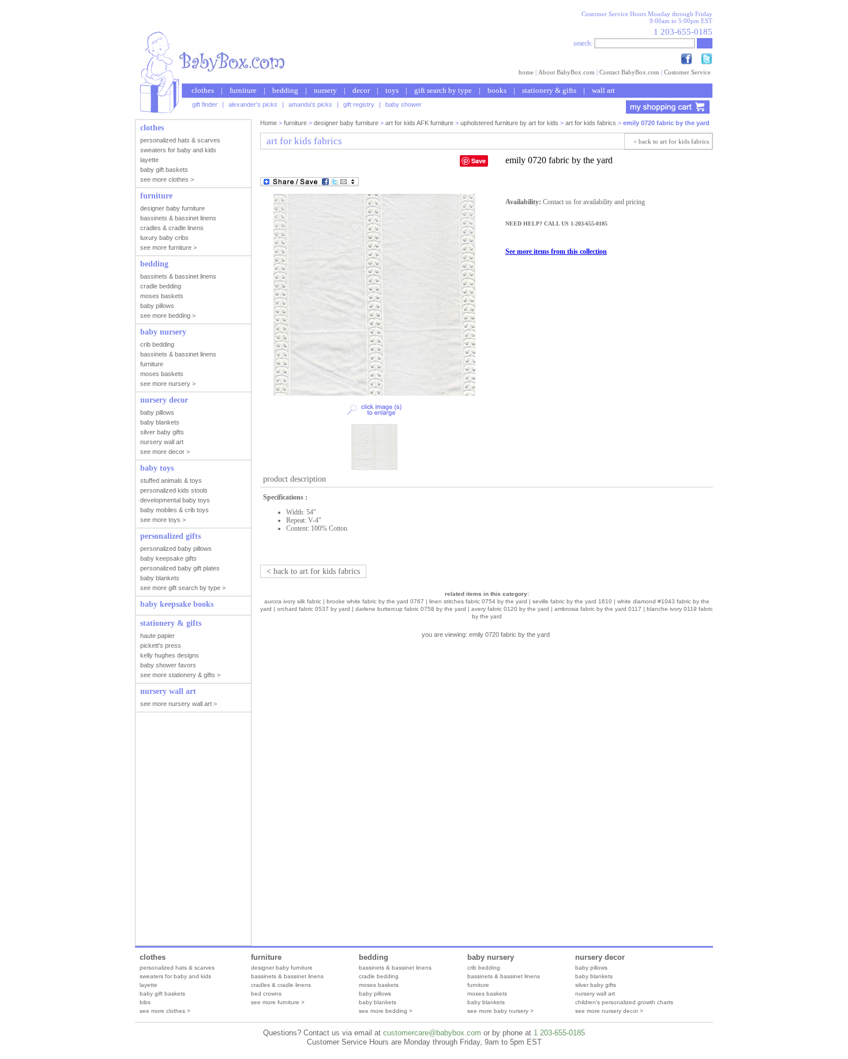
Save (478, 160)
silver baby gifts (595, 985)
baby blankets (377, 1002)
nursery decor (600, 957)
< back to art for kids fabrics (671, 141)
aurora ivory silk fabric (292, 601)
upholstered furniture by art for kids (509, 122)
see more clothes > (165, 1011)
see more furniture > (278, 1002)
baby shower (403, 104)
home (526, 72)
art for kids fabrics (590, 122)
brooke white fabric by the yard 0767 (375, 601)
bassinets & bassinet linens (287, 976)
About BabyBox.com (566, 72)
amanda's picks (310, 104)
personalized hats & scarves (177, 967)
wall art (603, 90)
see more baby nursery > (500, 1011)
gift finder (204, 104)
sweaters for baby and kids (175, 976)
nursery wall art (595, 993)
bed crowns (266, 993)
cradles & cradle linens (281, 985)
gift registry (358, 104)
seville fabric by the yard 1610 (572, 601)
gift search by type (443, 90)
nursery (325, 90)
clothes (203, 90)
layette (148, 985)
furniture (243, 90)
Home (268, 122)
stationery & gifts (549, 90)
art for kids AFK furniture (419, 122)
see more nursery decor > (609, 1011)
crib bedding (483, 967)
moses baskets (379, 985)
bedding (285, 90)
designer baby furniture (346, 122)
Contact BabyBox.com (629, 72)
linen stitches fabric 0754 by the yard (478, 601)
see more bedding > (385, 1011)
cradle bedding (379, 976)
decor (361, 90)
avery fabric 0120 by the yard (510, 609)
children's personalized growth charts (624, 1002)
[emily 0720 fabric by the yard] (374, 393)
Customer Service (687, 72)
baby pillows (375, 993)
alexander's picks (252, 104)
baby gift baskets (162, 993)
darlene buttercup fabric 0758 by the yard (410, 609)
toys (392, 90)
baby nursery (490, 957)
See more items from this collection (556, 251)
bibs (145, 1002)
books (496, 90)
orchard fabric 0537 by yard (313, 609)
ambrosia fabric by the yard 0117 (597, 609)
